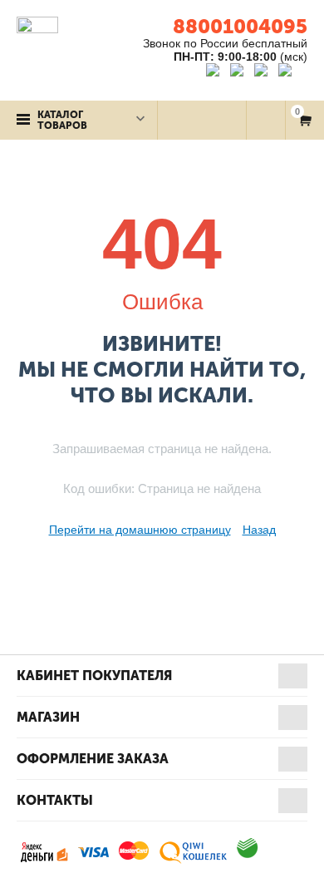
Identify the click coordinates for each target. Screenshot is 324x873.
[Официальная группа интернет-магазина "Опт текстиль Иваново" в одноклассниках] (240, 72)
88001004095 (240, 26)
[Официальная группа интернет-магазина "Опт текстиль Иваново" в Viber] (263, 72)
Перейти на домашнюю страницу (140, 529)
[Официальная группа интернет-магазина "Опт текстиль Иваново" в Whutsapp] (292, 72)
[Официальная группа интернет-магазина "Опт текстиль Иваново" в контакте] (216, 72)
